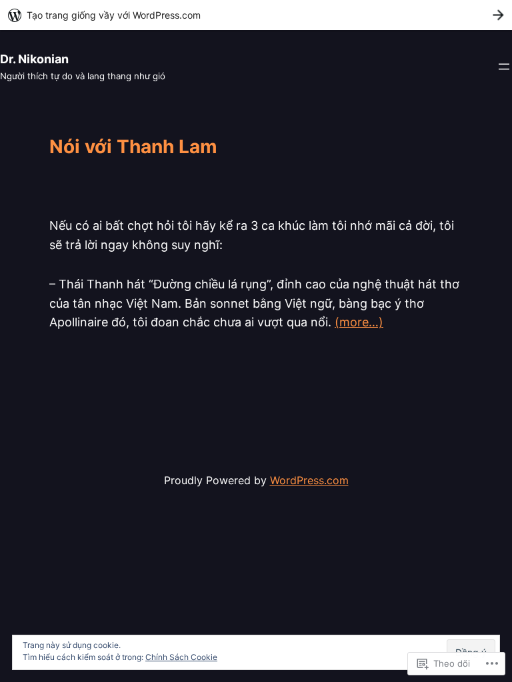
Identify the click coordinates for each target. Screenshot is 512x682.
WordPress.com (309, 480)
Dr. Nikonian (34, 59)
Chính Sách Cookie (181, 657)
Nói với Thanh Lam (133, 147)
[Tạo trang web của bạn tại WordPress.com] (256, 15)
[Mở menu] (504, 67)
